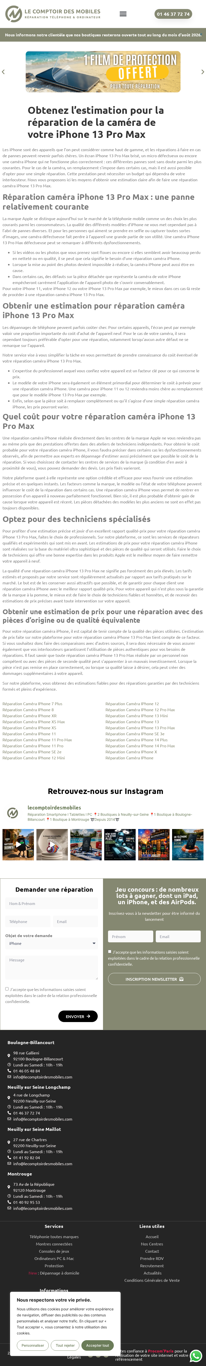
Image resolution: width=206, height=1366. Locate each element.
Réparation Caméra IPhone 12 (132, 703)
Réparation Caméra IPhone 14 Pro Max (140, 745)
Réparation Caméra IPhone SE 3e (135, 733)
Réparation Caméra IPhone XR (30, 715)
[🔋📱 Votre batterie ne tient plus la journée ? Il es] (18, 844)
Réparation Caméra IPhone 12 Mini (34, 757)
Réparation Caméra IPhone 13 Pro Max (140, 727)
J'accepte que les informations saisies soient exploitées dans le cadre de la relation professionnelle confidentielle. (51, 995)
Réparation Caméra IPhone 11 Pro (33, 745)
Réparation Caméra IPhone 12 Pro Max (140, 709)
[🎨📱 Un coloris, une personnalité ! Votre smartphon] (52, 844)
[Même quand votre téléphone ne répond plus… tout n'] (120, 844)
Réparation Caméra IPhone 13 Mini (137, 715)
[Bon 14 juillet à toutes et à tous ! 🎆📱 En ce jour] (154, 844)
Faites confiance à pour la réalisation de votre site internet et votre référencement (151, 1354)
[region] (65, 1324)
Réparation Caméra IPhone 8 (28, 709)
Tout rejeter (65, 1345)
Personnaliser (33, 1345)
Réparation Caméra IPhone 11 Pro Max (37, 739)
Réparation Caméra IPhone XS (29, 727)
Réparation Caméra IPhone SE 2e (32, 751)
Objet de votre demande (28, 936)
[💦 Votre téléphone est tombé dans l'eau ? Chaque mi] (187, 844)
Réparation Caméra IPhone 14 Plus (137, 739)
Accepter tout (97, 1345)
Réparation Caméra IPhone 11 (29, 733)
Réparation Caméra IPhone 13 (132, 721)
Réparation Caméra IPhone (129, 757)
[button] (123, 14)
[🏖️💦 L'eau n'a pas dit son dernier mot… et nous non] (86, 844)
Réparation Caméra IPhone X (131, 751)
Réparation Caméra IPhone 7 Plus (32, 703)
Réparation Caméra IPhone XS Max (34, 721)
